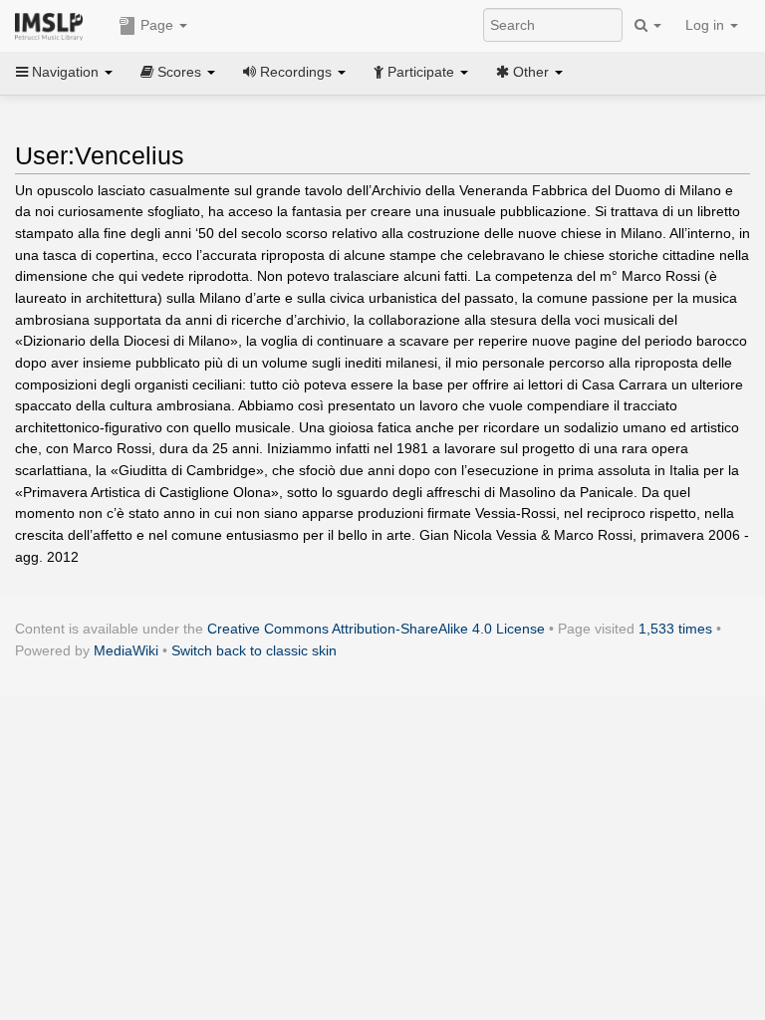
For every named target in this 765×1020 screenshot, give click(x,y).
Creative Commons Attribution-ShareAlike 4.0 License (376, 629)
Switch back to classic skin (254, 650)
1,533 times (675, 629)
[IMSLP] (53, 25)
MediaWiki (126, 650)
